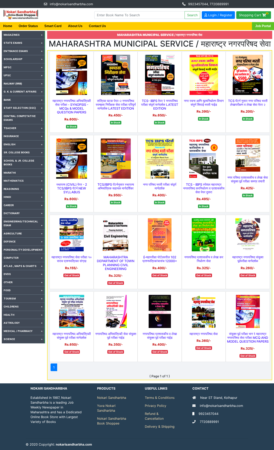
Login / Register (219, 15)
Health (9, 314)
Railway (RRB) (13, 83)
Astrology (12, 322)
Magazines (12, 34)
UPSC (7, 75)
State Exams (13, 42)
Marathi (10, 172)
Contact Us (97, 26)
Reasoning (11, 188)
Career (9, 205)
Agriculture (13, 233)
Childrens (11, 306)
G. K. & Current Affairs (20, 91)
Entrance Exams (16, 51)
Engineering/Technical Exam (21, 223)
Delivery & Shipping (160, 427)
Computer (11, 257)
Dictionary (12, 213)
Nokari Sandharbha (111, 398)
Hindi (7, 197)
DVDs (7, 274)
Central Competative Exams (20, 118)
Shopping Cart (253, 14)
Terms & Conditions (160, 398)
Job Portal (263, 26)
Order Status (28, 26)
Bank (7, 99)
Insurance (11, 136)
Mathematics (14, 180)
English (9, 144)
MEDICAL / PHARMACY (18, 331)
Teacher (10, 128)
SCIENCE (9, 339)
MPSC (7, 67)
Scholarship (13, 59)
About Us (75, 26)
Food (7, 290)
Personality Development (23, 249)
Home (7, 26)
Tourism (10, 298)
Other (8, 282)
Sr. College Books (17, 152)
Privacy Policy (155, 406)
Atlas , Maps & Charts (20, 266)
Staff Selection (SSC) (20, 107)
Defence (10, 241)
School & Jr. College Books (19, 162)
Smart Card (53, 26)
